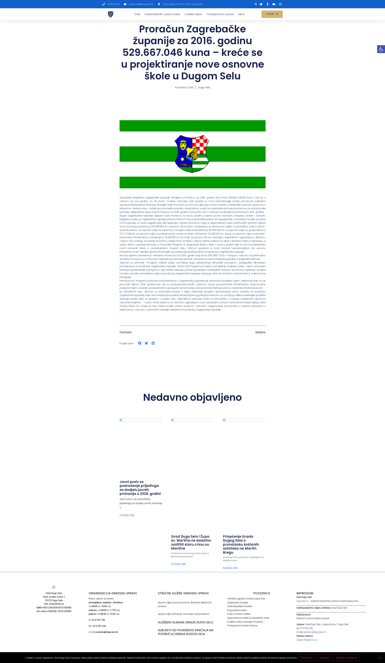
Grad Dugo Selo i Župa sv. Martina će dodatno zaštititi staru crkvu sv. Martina (191, 542)
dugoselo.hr (302, 601)
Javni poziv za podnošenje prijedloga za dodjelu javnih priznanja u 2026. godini (140, 488)
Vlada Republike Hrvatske (239, 606)
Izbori (241, 14)
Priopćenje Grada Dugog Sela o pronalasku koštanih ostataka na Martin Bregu (241, 544)
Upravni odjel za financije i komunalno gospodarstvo (183, 614)
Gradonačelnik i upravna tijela (162, 14)
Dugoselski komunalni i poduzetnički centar (248, 617)
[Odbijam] (380, 657)
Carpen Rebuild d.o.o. (307, 639)
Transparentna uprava (219, 14)
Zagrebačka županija (237, 602)
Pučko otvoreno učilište (238, 614)
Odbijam (324, 657)
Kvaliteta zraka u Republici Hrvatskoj (245, 621)
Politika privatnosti (346, 657)
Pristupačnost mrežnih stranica (242, 625)
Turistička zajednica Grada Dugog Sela (246, 598)
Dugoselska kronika (236, 610)
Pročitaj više (127, 515)
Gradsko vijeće (193, 14)
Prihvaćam (307, 657)
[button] (255, 4)
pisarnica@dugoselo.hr (314, 632)
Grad (137, 14)
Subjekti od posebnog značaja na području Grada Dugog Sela (185, 632)
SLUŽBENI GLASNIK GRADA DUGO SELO (185, 622)
